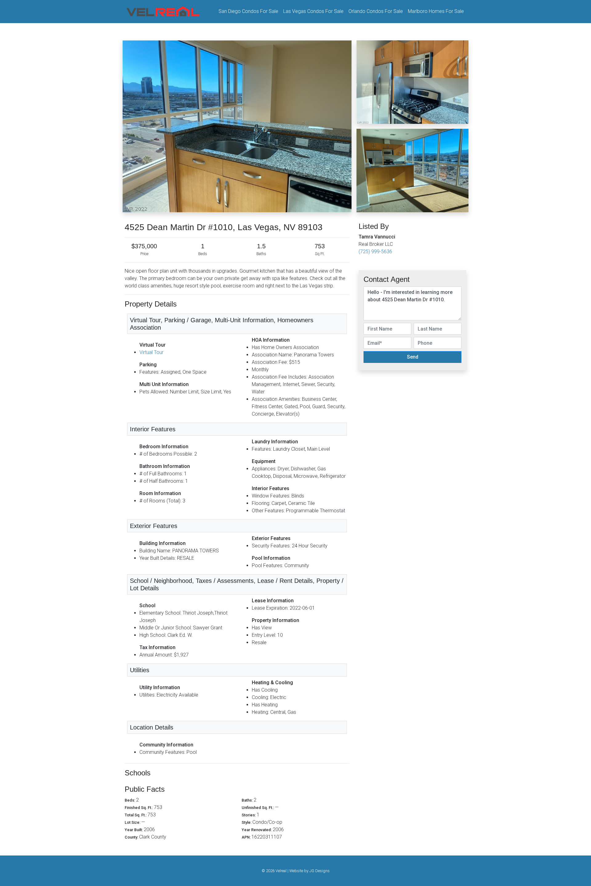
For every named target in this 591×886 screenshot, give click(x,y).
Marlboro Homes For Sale (436, 11)
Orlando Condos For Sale (375, 11)
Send (412, 357)
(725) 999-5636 (375, 251)
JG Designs (319, 870)
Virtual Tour (151, 352)
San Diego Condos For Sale (248, 11)
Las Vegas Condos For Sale (313, 11)
